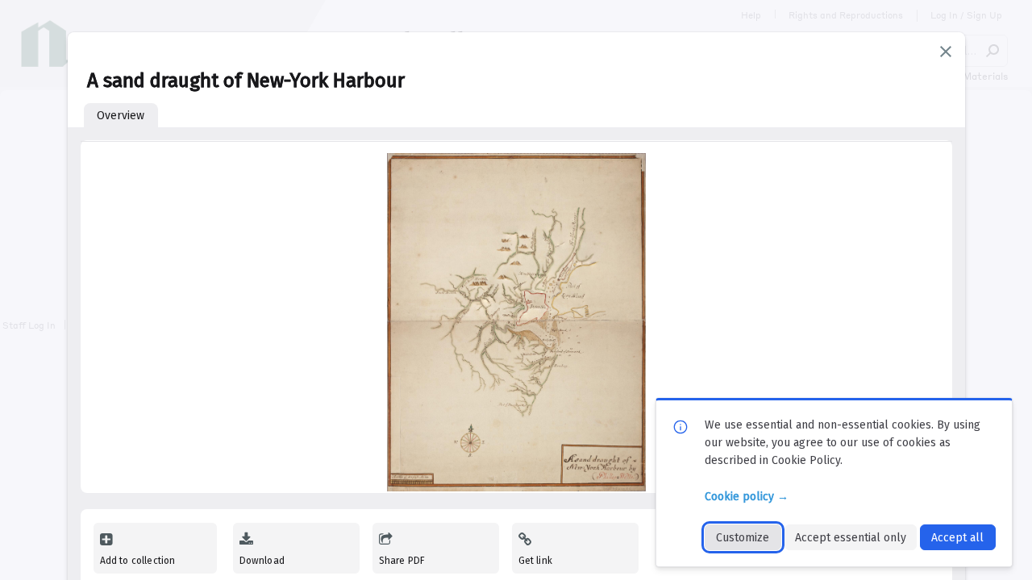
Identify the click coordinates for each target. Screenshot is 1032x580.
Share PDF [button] (402, 560)
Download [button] (262, 560)
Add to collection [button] (138, 560)
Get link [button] (535, 560)
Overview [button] (120, 115)
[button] (945, 51)
